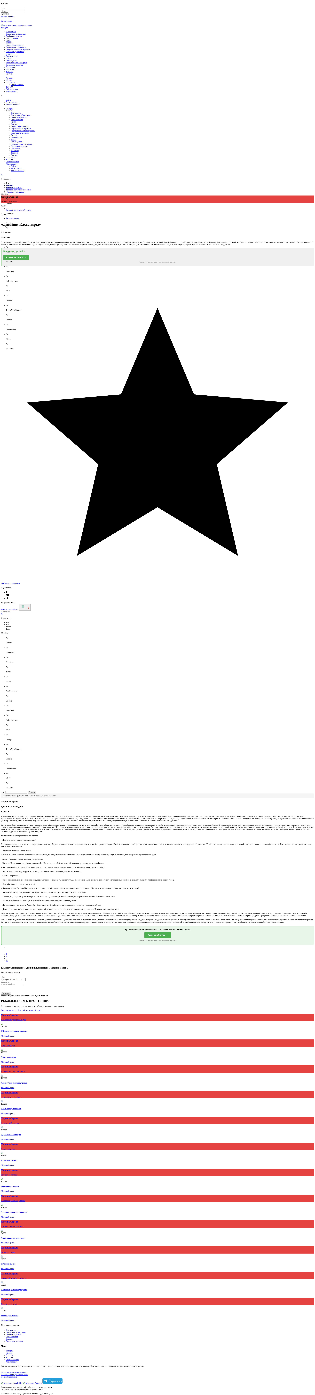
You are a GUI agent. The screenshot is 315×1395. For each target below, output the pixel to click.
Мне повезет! (11, 91)
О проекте (10, 82)
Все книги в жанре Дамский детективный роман (21, 1010)
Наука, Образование (14, 45)
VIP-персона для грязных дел (14, 1031)
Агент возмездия (8, 1057)
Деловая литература (14, 65)
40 (7, 961)
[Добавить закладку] (25, 607)
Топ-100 (9, 87)
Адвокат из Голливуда (11, 1135)
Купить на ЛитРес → (16, 257)
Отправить (6, 993)
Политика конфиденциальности (14, 1375)
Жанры (9, 80)
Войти (8, 100)
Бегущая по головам (10, 1186)
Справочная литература (16, 47)
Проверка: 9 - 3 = (9, 979)
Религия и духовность (15, 52)
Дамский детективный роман (18, 190)
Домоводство (11, 60)
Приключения (12, 38)
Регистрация (6, 21)
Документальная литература (18, 49)
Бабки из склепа (8, 1264)
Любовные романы (14, 36)
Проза (8, 41)
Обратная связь (17, 85)
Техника (9, 72)
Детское (9, 43)
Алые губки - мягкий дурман (14, 1083)
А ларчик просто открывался (14, 1212)
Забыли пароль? (7, 16)
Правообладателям (9, 1377)
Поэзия (9, 54)
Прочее (9, 74)
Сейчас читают (12, 89)
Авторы (9, 78)
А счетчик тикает (9, 1160)
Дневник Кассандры (15, 192)
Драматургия (11, 56)
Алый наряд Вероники (11, 1109)
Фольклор (10, 69)
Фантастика (11, 32)
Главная (9, 185)
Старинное (10, 67)
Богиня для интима (9, 1315)
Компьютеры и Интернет (16, 63)
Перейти (32, 792)
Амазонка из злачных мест (13, 1238)
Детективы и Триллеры (16, 34)
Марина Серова (12, 218)
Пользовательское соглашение (13, 1372)
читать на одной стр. (9, 609)
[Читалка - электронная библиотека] (16, 25)
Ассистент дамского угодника (14, 1290)
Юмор (8, 58)
